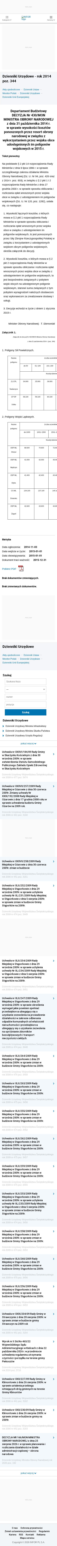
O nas (15, 1528)
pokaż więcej (27, 1473)
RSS (21, 1534)
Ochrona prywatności (31, 1528)
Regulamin (44, 1531)
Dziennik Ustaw (31, 89)
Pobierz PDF (9, 569)
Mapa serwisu (27, 1538)
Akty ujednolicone (11, 89)
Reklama (41, 1534)
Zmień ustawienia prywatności (20, 1531)
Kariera (12, 1534)
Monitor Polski (9, 93)
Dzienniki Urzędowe (30, 93)
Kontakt (30, 1534)
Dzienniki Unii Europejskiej (15, 97)
